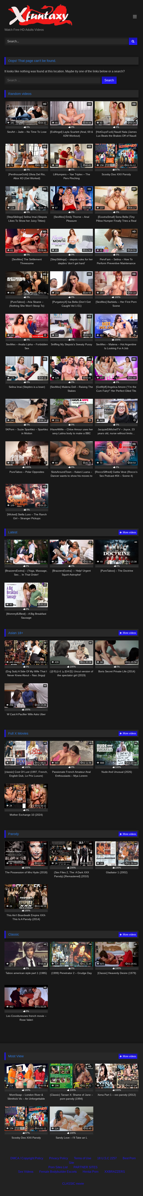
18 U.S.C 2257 (107, 1158)
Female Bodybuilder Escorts (58, 1171)
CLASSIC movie (73, 1183)
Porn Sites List (58, 1167)
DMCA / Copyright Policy (26, 1158)
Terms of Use (82, 1158)
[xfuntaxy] (71, 15)
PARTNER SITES (86, 1167)
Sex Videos (25, 1171)
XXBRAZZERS (114, 1171)
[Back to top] (131, 1185)
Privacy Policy (58, 1158)
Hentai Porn (90, 1171)
